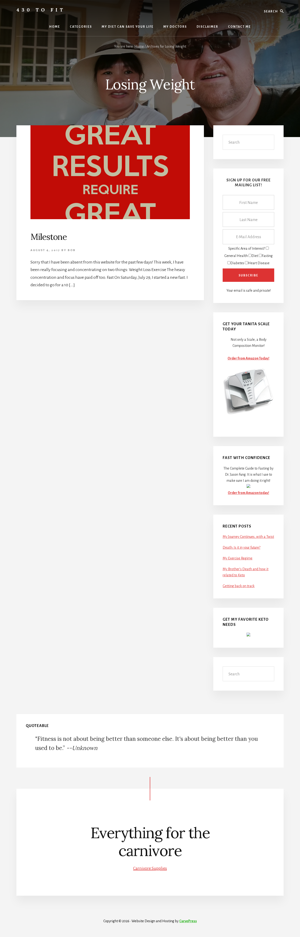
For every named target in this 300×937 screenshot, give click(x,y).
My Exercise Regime (237, 558)
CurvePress (188, 921)
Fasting (267, 256)
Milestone (48, 236)
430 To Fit (40, 10)
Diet (254, 256)
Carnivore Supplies (150, 868)
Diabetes (237, 263)
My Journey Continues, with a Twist (248, 537)
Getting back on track (239, 586)
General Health (236, 256)
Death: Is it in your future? (241, 547)
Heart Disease (259, 263)
